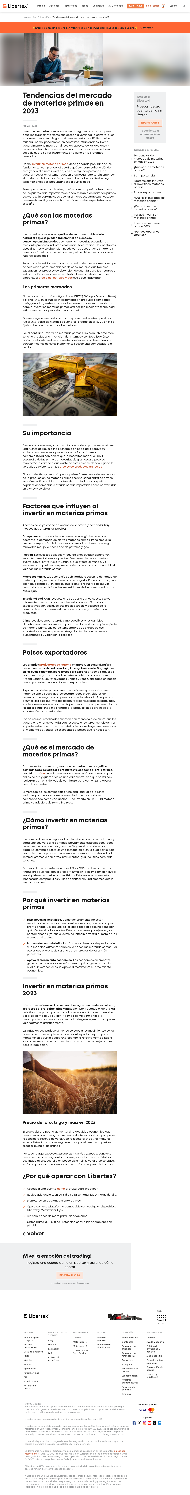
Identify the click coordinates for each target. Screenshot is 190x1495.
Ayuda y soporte (155, 1342)
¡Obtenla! (145, 27)
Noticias (52, 1345)
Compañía (98, 6)
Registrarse (135, 6)
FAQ (50, 1353)
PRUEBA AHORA (69, 1275)
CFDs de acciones (33, 1352)
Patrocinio (127, 1360)
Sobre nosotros (130, 1338)
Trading (41, 6)
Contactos (127, 1342)
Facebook (134, 1423)
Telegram (159, 1423)
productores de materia (55, 665)
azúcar (41, 773)
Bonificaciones (31, 1381)
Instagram (144, 1423)
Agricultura (30, 1369)
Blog (35, 17)
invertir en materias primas (49, 164)
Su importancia (144, 176)
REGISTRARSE (150, 123)
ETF (25, 1377)
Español (174, 6)
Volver (35, 1233)
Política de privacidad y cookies (153, 1349)
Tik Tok (154, 1423)
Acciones (54, 6)
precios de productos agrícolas (81, 467)
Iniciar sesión (153, 6)
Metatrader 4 (80, 1342)
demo (61, 1189)
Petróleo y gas (31, 1373)
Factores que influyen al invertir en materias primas (149, 184)
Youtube (149, 1423)
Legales (151, 1338)
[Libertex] (15, 6)
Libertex (77, 1338)
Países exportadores (148, 192)
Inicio (27, 17)
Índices (27, 1365)
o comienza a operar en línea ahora (70, 1283)
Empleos (126, 1394)
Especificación (130, 1376)
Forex (26, 1356)
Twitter (139, 1423)
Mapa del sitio (154, 1356)
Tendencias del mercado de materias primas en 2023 (148, 159)
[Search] (184, 6)
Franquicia (127, 1365)
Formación (53, 1349)
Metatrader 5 (80, 1346)
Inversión (45, 17)
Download (117, 6)
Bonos (84, 6)
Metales (28, 1360)
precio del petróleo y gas (56, 278)
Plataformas (70, 6)
